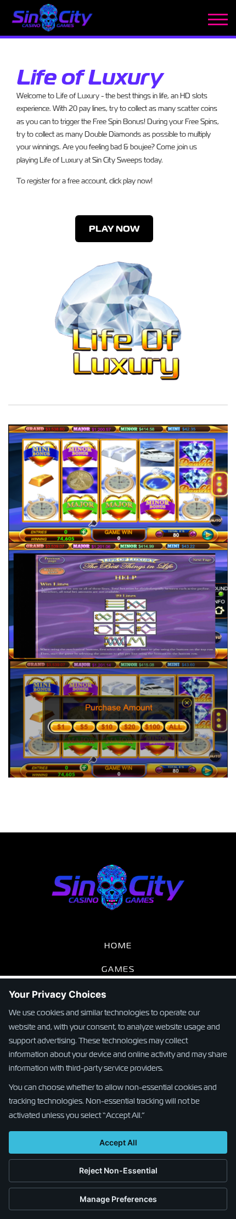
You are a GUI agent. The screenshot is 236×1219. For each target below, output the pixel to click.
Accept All (118, 1142)
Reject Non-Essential (118, 1170)
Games (118, 969)
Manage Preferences (118, 1199)
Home (118, 945)
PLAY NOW (114, 228)
